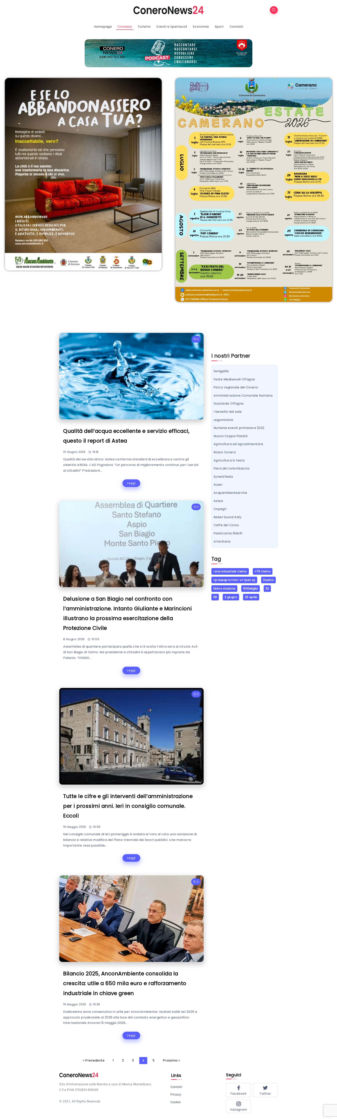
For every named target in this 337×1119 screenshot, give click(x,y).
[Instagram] (238, 1106)
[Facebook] (238, 1090)
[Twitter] (265, 1090)
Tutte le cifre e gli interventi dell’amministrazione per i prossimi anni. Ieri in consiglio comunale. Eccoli (128, 806)
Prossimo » (171, 1060)
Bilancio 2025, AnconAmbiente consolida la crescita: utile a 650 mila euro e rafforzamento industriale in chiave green (124, 983)
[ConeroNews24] (168, 10)
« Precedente (94, 1060)
